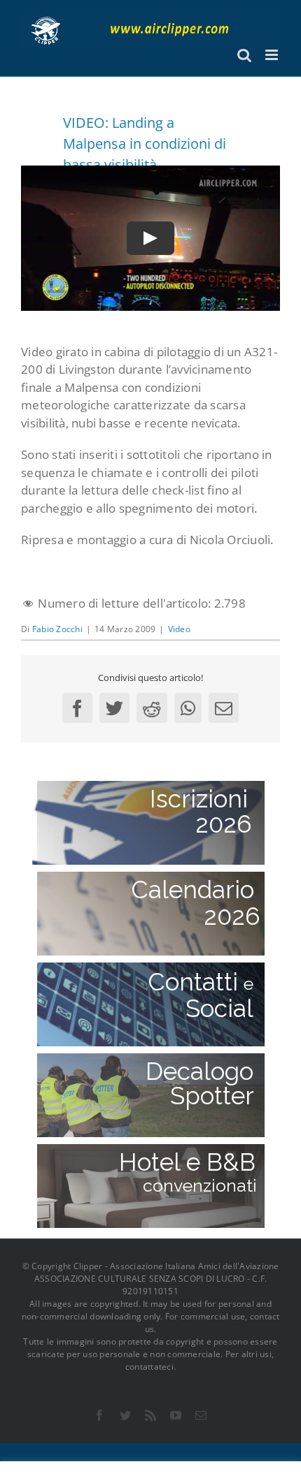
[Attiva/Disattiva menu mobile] (272, 54)
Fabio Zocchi (57, 629)
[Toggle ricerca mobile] (244, 54)
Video (179, 629)
